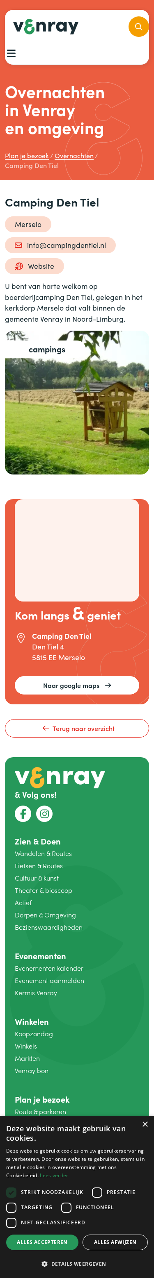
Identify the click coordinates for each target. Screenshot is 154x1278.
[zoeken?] (139, 26)
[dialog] (77, 1197)
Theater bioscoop (43, 890)
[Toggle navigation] (11, 53)
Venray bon (31, 1070)
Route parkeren (40, 1111)
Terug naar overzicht (84, 728)
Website (41, 266)
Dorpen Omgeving (45, 914)
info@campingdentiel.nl (66, 245)
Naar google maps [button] (71, 685)
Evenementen (40, 955)
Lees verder (54, 1175)
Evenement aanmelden (49, 980)
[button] (77, 1264)
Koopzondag (34, 1033)
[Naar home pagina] (60, 776)
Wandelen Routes (43, 853)
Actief (23, 902)
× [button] (145, 1124)
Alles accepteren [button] (42, 1242)
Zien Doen (38, 841)
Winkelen (32, 1021)
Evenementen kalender (49, 968)
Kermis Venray (36, 992)
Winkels (26, 1046)
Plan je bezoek (42, 1099)
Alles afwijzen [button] (115, 1242)
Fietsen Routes (39, 865)
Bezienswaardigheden (49, 927)
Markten (27, 1058)
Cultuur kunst (37, 878)
